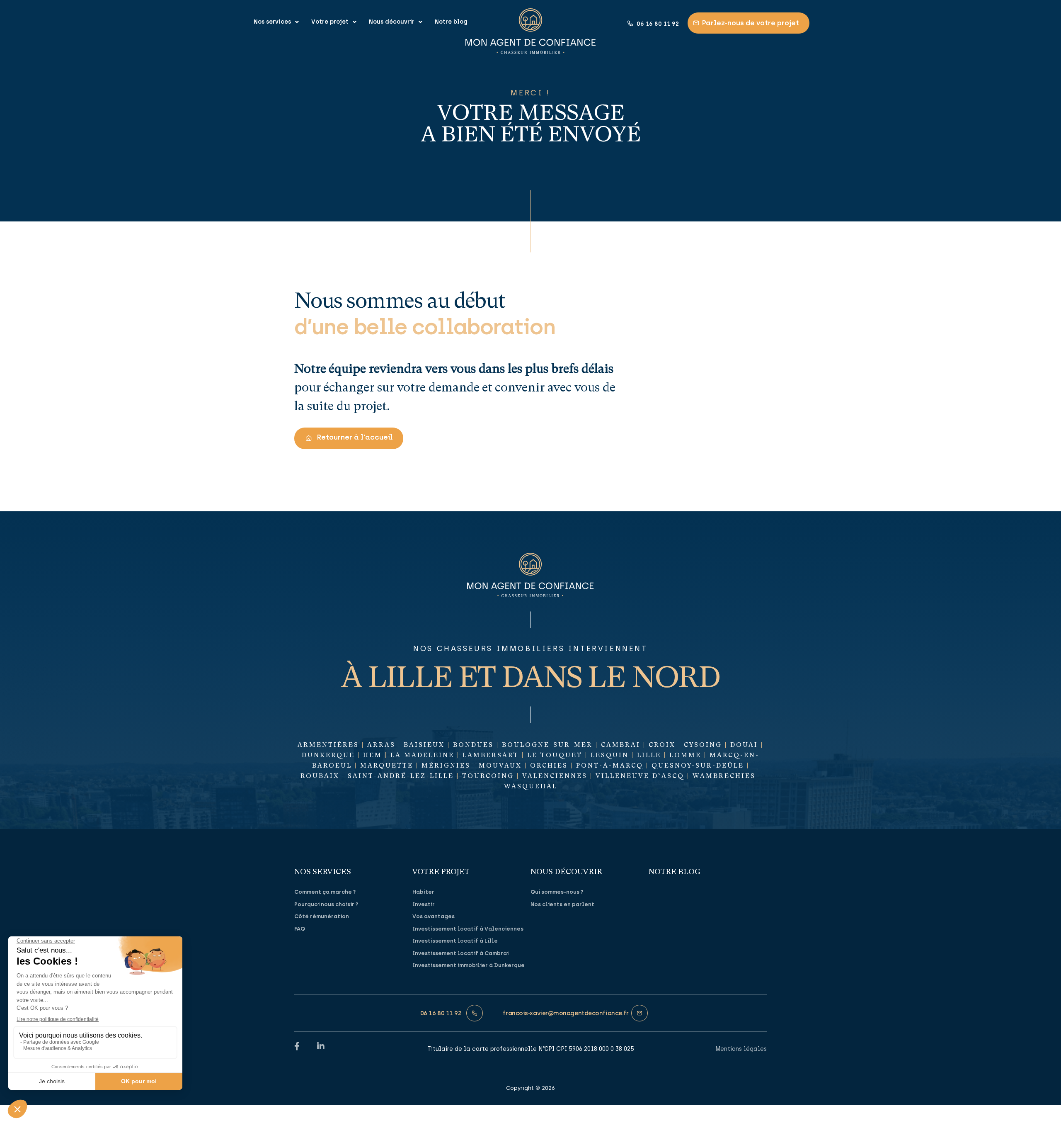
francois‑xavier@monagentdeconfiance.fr (565, 1013)
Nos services (272, 21)
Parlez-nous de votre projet (750, 23)
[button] (348, 438)
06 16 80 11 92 (658, 23)
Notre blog (451, 21)
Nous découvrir (391, 21)
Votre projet (330, 21)
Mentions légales (741, 1049)
